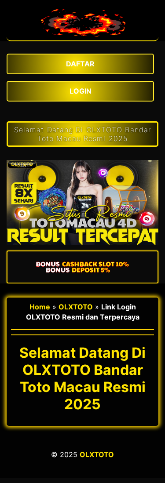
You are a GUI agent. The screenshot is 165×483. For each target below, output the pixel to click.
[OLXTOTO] (82, 36)
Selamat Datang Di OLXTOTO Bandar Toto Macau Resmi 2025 (82, 134)
